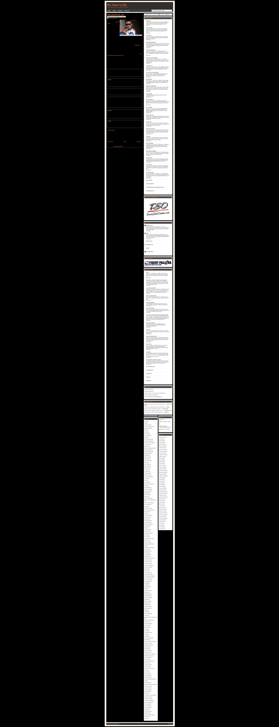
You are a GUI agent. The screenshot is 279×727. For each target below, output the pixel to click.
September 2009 (162, 454)
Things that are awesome (150, 695)
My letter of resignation (149, 391)
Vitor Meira (147, 713)
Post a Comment (111, 130)
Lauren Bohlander (148, 577)
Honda (146, 527)
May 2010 (161, 440)
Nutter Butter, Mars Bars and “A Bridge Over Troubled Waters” (157, 281)
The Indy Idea (149, 164)
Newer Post (110, 141)
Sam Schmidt (147, 657)
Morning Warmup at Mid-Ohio (151, 28)
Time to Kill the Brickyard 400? (151, 165)
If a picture (147, 531)
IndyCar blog (147, 542)
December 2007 (162, 491)
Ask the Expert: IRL (150, 190)
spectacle (146, 671)
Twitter (114, 10)
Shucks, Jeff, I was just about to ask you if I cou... (154, 410)
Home (109, 10)
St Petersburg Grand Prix (149, 679)
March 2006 (161, 528)
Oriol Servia (147, 621)
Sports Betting (147, 675)
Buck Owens (147, 466)
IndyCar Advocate (150, 115)
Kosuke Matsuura (148, 574)
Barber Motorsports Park (149, 448)
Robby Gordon (147, 643)
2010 (146, 421)
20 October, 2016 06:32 (150, 323)
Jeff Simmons (147, 551)
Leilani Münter (147, 581)
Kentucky (146, 569)
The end (146, 693)
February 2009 (162, 467)
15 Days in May (149, 27)
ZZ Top (146, 718)
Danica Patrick (147, 489)
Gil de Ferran (147, 517)
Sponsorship (147, 673)
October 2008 (161, 474)
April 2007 (161, 505)
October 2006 (161, 516)
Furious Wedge (148, 515)
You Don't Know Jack (150, 366)
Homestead (147, 526)
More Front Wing (149, 99)
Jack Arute (147, 549)
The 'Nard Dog (147, 689)
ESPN (147, 233)
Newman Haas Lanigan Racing (151, 617)
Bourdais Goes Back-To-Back (151, 51)
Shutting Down (148, 116)
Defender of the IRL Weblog (151, 57)
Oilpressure (148, 20)
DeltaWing (147, 492)
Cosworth (146, 478)
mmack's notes (147, 606)
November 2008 (162, 472)
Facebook (120, 10)
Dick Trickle (147, 494)
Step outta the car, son (115, 14)
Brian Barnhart (147, 460)
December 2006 (162, 512)
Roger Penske (147, 650)
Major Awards (147, 594)
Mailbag (146, 592)
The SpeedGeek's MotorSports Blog (153, 359)
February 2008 (162, 488)
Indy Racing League (149, 538)
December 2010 (162, 437)
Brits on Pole (148, 344)
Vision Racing (147, 711)
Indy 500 (146, 535)
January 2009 (161, 468)
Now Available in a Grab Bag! (151, 360)
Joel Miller (147, 552)
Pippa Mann (147, 627)
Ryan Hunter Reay (148, 655)
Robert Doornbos (148, 645)
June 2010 (161, 439)
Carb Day (146, 469)
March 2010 (161, 444)
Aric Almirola (137, 45)
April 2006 (161, 526)
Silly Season (147, 666)
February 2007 (162, 509)
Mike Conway (147, 601)
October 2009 (161, 453)
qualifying (146, 636)
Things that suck (148, 698)
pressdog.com (149, 79)
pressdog (146, 630)
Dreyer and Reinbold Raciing (150, 500)
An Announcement (149, 152)
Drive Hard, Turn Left (150, 128)
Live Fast (148, 329)
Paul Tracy (147, 625)
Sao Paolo (147, 659)
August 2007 (161, 498)
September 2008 (162, 475)
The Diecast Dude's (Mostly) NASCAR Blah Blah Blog (157, 314)
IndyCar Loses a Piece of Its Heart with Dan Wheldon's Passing (157, 129)
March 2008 (161, 486)
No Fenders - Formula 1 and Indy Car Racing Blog (156, 280)
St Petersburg (147, 677)
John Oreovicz (147, 560)
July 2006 (161, 521)
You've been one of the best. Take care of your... (154, 412)
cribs (145, 480)
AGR (145, 430)
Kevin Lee (147, 570)
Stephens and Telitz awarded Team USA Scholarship (155, 337)
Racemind (148, 136)
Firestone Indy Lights (149, 510)
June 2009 (161, 460)
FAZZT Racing (147, 508)
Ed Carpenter (147, 504)
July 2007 (161, 500)
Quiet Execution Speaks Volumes (152, 66)
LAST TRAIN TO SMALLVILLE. (151, 273)
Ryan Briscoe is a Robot (149, 654)
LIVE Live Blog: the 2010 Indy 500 (151, 394)
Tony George (147, 704)
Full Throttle (148, 380)
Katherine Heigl (148, 567)
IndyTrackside (149, 93)
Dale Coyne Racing (148, 483)
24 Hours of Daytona (149, 426)
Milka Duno (147, 602)
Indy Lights (147, 536)
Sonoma (146, 670)
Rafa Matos (147, 639)
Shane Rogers (147, 664)
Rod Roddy (147, 648)
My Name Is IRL (117, 4)
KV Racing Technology (149, 576)
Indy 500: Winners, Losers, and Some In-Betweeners (155, 393)
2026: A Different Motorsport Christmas (153, 296)
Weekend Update (149, 309)
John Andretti (147, 554)
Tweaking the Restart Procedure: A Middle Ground (155, 144)
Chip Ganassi (147, 475)
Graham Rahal (147, 520)
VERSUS (146, 709)
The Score (148, 377)
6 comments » (123, 16)
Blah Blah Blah (147, 453)
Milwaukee (147, 604)
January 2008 (161, 490)
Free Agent (147, 511)
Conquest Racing (148, 476)
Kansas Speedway (148, 565)
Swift (145, 680)
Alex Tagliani (147, 435)
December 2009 (162, 449)
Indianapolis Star (149, 244)
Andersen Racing (148, 439)
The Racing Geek (149, 370)
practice (146, 629)
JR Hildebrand (147, 561)
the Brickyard (147, 691)
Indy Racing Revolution (151, 42)
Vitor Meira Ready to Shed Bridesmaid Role (153, 396)
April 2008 (161, 484)
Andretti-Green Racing (149, 442)
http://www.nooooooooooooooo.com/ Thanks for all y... (155, 404)
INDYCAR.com (149, 241)
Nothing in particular (149, 620)
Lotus (146, 588)
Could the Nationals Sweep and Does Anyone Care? (155, 43)
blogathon (147, 455)
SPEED (147, 248)
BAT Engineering (148, 450)
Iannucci (110, 110)
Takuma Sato (147, 682)
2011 (146, 423)
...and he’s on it (149, 65)
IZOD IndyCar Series (149, 547)
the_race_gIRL (149, 107)
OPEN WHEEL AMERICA (151, 151)
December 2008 (162, 470)
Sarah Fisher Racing (149, 661)
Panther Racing (148, 623)
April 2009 (161, 463)
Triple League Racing (150, 322)
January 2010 (161, 447)
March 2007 (161, 507)
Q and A (146, 634)
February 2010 (162, 446)
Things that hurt (148, 696)
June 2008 (161, 481)
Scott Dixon (147, 662)
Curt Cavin (147, 482)
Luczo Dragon (147, 590)
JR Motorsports (148, 563)
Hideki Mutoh (147, 522)
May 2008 (161, 482)
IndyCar (146, 540)
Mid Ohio (146, 599)
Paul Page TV (149, 373)
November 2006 (162, 514)
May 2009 (161, 461)
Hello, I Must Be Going (149, 389)
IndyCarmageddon (148, 543)
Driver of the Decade (149, 502)
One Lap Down (149, 180)
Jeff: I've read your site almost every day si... (153, 408)
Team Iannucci (147, 686)
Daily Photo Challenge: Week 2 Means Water (154, 87)
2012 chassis (147, 424)
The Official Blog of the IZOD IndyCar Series (155, 187)
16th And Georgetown (150, 50)
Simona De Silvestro (149, 668)
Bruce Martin (147, 464)
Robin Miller (147, 646)
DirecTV (146, 496)
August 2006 (161, 519)
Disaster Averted (148, 498)
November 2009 (162, 451)
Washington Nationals (149, 714)
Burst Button (147, 467)
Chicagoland (147, 473)
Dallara (146, 485)
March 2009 (161, 465)
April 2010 (161, 442)
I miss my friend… (149, 73)
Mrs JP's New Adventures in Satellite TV (153, 173)
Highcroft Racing (148, 524)
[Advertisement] (155, 5)
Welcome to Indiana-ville (151, 85)
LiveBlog (146, 585)
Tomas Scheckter (148, 702)
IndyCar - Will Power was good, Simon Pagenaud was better (156, 234)
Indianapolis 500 (148, 533)
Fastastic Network (150, 183)
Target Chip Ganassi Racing (150, 684)
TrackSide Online (149, 251)
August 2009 (161, 456)
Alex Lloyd (147, 433)
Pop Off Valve (149, 121)
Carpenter (147, 471)
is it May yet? (149, 35)
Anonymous (147, 444)
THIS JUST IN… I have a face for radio (153, 108)
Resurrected (148, 36)
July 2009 (161, 458)
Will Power (147, 716)
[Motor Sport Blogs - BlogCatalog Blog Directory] (165, 427)
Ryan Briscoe (147, 652)
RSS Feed (127, 10)
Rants (147, 272)
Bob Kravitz (147, 458)
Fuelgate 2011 (148, 137)
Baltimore (146, 446)
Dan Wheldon (147, 487)
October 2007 (161, 495)
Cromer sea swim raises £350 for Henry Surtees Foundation (157, 345)
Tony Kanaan (147, 705)
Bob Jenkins (147, 457)
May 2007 (161, 504)
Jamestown (148, 352)
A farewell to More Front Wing (151, 100)
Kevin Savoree (147, 572)
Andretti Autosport (148, 441)
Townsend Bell (147, 707)
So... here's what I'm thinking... (152, 72)
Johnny (109, 79)
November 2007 (162, 493)
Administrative (147, 428)
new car (146, 615)
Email (168, 14)
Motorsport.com (149, 225)
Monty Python (147, 608)
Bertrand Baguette (148, 451)
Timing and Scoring (148, 700)
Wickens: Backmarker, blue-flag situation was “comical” (156, 226)
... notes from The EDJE (151, 288)
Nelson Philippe (148, 613)
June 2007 (161, 502)
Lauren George (148, 579)
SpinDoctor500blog (150, 302)
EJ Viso (146, 506)
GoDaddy (146, 518)
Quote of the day (148, 637)
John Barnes (147, 556)
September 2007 (162, 497)
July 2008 (161, 479)
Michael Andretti (148, 597)
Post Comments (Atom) (118, 146)
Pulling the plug (148, 632)
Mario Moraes (147, 595)
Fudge (146, 513)
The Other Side (149, 157)
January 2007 (161, 511)
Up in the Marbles (149, 143)
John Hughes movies (149, 558)
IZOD (146, 545)
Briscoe (146, 462)
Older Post (139, 141)
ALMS (146, 437)
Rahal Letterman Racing (149, 641)
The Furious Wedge (150, 308)
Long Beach (147, 586)
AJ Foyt (146, 432)
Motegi (146, 610)
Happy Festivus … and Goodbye (152, 80)
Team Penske (147, 688)
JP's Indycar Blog (149, 172)
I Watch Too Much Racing (151, 295)
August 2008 (161, 477)
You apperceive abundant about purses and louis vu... (155, 407)
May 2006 (161, 525)
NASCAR (146, 611)
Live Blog (146, 583)
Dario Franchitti (148, 491)
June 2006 (161, 523)
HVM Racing (147, 529)
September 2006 (162, 518)
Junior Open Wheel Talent (151, 336)
